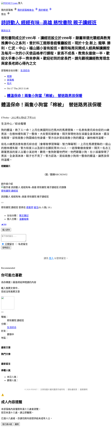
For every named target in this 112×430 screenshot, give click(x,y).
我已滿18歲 (7, 424)
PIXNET (34, 389)
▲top (3, 224)
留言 (36, 207)
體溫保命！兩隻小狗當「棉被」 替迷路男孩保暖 (44, 96)
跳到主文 (5, 30)
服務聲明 (84, 389)
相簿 (9, 76)
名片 (9, 83)
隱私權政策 (72, 389)
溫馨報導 (24, 219)
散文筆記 (24, 215)
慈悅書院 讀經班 (9, 191)
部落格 (10, 80)
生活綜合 (25, 70)
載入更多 (6, 230)
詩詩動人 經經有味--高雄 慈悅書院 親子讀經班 (49, 22)
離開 (17, 424)
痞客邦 (29, 207)
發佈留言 (6, 248)
